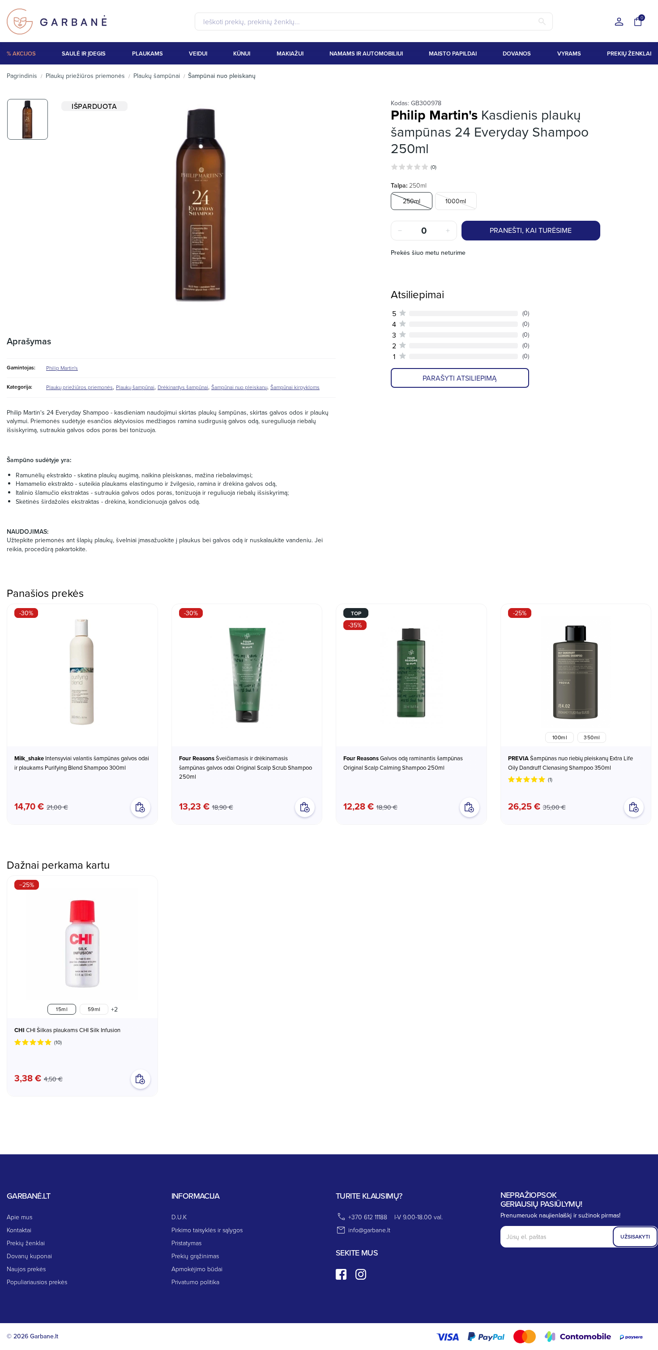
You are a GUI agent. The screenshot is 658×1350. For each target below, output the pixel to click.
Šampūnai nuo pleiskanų (239, 387)
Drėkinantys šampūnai (183, 387)
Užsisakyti (635, 1236)
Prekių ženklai (26, 1243)
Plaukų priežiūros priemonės (79, 387)
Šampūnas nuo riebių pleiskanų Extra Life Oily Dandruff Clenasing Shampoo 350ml (570, 762)
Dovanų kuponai (29, 1255)
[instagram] (360, 1274)
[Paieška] (542, 21)
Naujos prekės (26, 1268)
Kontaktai (19, 1230)
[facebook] (341, 1274)
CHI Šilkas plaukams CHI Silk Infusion (67, 1030)
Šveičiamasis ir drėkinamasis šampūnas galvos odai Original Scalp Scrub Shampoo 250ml (245, 767)
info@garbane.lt (369, 1230)
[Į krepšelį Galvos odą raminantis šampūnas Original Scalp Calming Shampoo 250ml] (469, 807)
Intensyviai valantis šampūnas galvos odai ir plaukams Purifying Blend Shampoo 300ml (81, 762)
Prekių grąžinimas (195, 1255)
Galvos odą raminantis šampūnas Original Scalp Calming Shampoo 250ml (403, 762)
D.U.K (179, 1217)
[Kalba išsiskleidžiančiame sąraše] (619, 22)
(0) (433, 167)
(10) (58, 1042)
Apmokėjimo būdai (196, 1268)
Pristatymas (186, 1243)
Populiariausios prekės (37, 1281)
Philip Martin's (62, 368)
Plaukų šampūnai (135, 387)
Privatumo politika (195, 1281)
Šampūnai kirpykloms (295, 387)
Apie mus (19, 1217)
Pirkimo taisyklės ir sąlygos (207, 1230)
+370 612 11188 (367, 1217)
